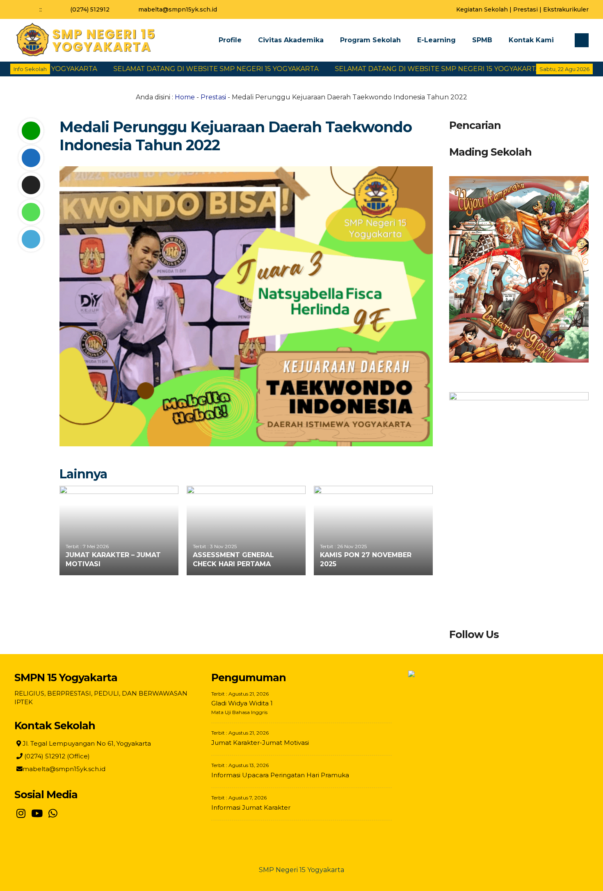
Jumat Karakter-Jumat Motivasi (260, 742)
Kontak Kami (531, 40)
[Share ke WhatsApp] (30, 212)
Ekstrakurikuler (566, 9)
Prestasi (525, 9)
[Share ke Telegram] (30, 239)
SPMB (482, 40)
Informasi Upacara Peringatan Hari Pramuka (280, 775)
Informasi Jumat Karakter (250, 807)
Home (185, 97)
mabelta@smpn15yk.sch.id (177, 9)
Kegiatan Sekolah (482, 9)
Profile (230, 40)
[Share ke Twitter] (30, 184)
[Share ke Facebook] (30, 157)
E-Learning (436, 40)
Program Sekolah (370, 40)
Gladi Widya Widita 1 (242, 703)
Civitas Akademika (291, 40)
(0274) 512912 (90, 9)
